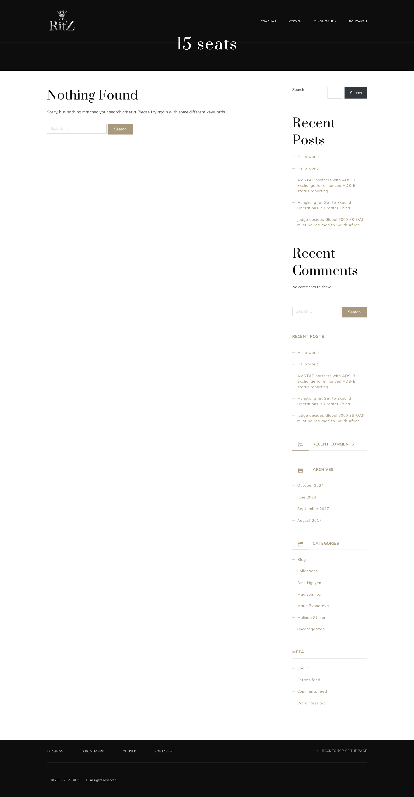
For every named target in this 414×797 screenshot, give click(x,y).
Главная (268, 21)
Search (298, 89)
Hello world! (308, 156)
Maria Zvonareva (313, 606)
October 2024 (310, 485)
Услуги (295, 21)
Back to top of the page (344, 751)
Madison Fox (309, 594)
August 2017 (309, 520)
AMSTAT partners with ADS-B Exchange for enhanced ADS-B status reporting (326, 185)
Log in (303, 668)
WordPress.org (311, 703)
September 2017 (313, 508)
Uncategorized (311, 629)
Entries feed (308, 680)
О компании (325, 21)
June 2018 (306, 497)
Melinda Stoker (311, 617)
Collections (307, 571)
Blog (301, 559)
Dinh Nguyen (309, 582)
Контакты (358, 21)
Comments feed (312, 691)
